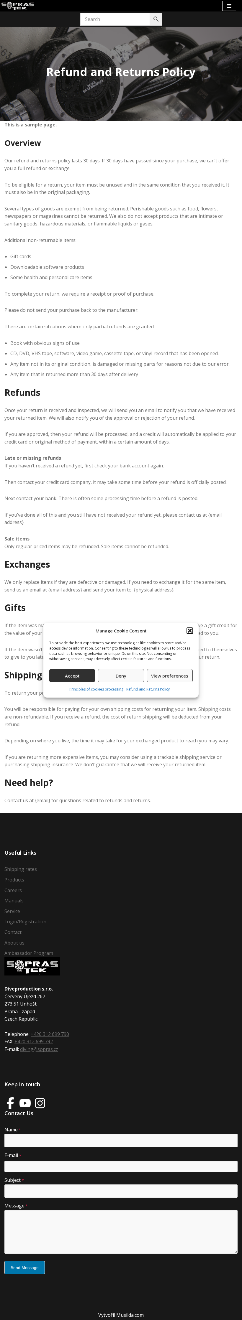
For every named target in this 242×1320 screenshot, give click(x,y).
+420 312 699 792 (33, 1041)
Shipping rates (20, 869)
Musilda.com (130, 1315)
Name (12, 1129)
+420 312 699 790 (50, 1034)
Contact (13, 932)
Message (16, 1205)
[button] (190, 631)
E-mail (12, 1155)
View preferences (169, 676)
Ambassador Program (28, 953)
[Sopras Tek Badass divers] (17, 5)
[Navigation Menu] (229, 6)
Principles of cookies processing (96, 689)
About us (14, 943)
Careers (13, 890)
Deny (121, 676)
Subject (14, 1180)
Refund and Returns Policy (148, 689)
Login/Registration (25, 921)
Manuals (14, 900)
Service (12, 911)
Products (14, 879)
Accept (72, 676)
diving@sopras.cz (39, 1049)
